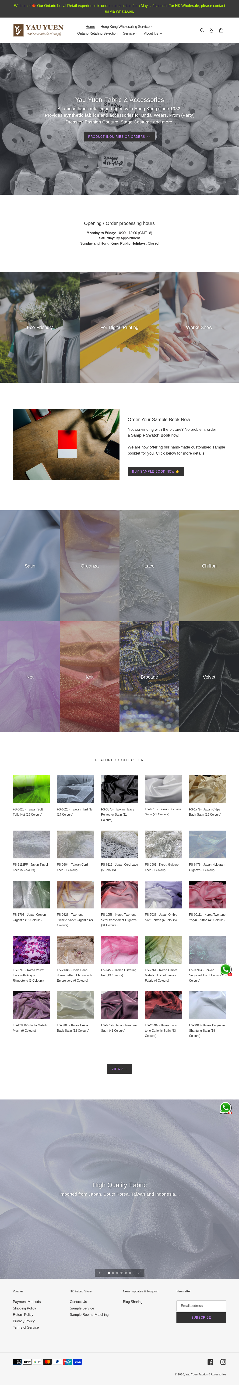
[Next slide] (139, 1273)
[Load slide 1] (109, 1273)
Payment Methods (27, 1302)
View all (119, 1069)
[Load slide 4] (121, 1273)
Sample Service (82, 1308)
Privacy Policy (24, 1321)
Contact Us (78, 1302)
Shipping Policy (24, 1308)
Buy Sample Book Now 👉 (156, 471)
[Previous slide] (100, 1273)
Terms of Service (26, 1327)
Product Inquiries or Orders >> (119, 136)
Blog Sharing (132, 1302)
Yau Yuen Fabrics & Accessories (206, 1374)
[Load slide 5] (126, 1273)
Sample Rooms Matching (89, 1314)
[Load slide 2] (113, 1273)
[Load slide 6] (130, 1273)
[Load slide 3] (117, 1273)
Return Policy (23, 1314)
